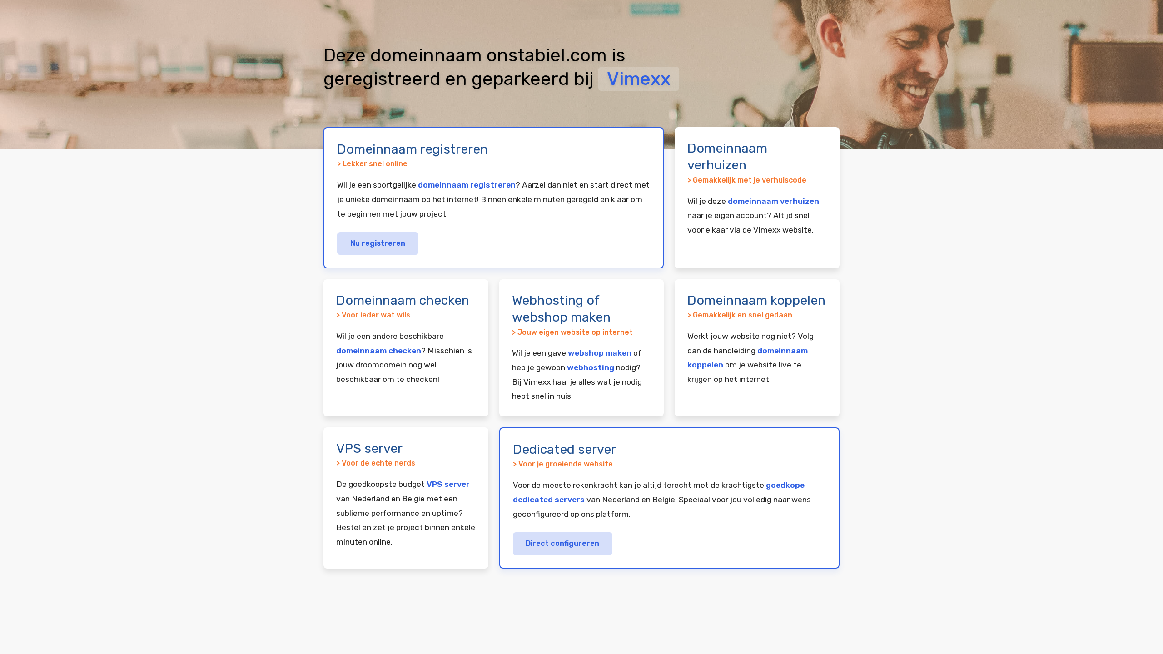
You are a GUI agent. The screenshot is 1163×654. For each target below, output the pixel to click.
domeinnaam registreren (467, 184)
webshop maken (599, 352)
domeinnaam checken (378, 350)
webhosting (590, 367)
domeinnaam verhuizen (773, 201)
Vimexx (639, 78)
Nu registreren (377, 243)
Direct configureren (562, 543)
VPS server (448, 484)
